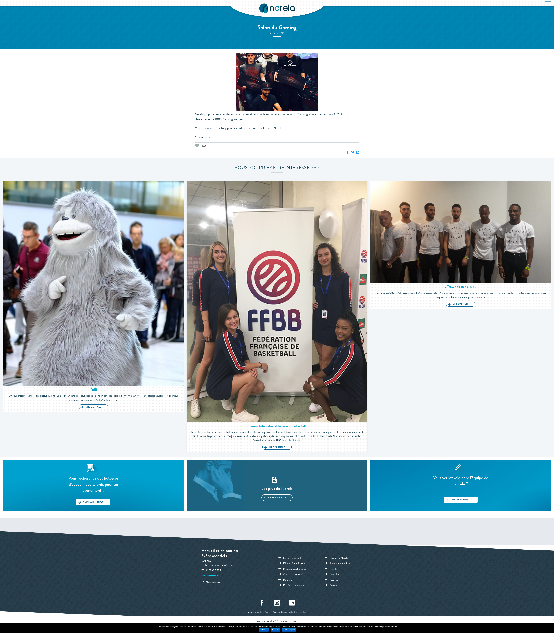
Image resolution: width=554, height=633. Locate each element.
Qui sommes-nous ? (293, 574)
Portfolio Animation (293, 585)
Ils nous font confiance (340, 563)
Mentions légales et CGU (259, 612)
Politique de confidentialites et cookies (289, 612)
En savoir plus (277, 497)
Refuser (275, 630)
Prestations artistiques (294, 568)
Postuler (333, 568)
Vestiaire (333, 579)
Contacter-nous (93, 501)
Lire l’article (93, 406)
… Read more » (294, 440)
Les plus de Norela (338, 557)
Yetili (93, 389)
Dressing (333, 585)
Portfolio (287, 579)
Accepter (263, 630)
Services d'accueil (292, 557)
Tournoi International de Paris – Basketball (277, 426)
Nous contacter (213, 582)
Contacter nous (461, 499)
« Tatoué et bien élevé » (460, 286)
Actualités (334, 574)
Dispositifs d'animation (294, 563)
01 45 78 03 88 (213, 570)
